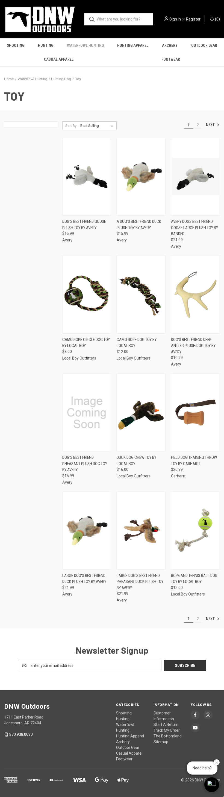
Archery (170, 45)
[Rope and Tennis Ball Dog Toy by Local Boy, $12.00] (195, 530)
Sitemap (161, 742)
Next (211, 124)
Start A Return (166, 724)
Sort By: (71, 126)
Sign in (175, 19)
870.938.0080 (21, 734)
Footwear (170, 59)
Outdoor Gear (204, 45)
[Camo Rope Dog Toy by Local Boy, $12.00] (141, 294)
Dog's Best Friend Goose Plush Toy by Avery (84, 224)
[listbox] (97, 126)
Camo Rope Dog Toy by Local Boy (137, 342)
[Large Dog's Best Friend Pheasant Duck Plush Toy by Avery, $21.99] (141, 530)
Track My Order (167, 730)
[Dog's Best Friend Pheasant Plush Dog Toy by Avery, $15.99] (86, 412)
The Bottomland (168, 736)
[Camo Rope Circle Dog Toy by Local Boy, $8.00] (86, 294)
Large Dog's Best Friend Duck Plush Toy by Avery (84, 578)
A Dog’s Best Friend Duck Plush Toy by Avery (139, 224)
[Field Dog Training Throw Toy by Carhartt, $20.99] (195, 412)
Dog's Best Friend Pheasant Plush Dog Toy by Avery (84, 463)
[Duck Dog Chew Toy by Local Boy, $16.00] (141, 412)
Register (193, 19)
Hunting (45, 45)
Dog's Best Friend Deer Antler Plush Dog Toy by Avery (193, 345)
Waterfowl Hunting (85, 45)
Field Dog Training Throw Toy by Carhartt (194, 460)
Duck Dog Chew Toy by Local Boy (136, 460)
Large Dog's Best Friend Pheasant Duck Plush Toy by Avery (140, 581)
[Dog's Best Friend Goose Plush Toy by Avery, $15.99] (86, 177)
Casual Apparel (58, 59)
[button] (212, 785)
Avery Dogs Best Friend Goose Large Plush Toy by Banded (194, 227)
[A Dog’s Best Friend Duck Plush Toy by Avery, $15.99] (141, 177)
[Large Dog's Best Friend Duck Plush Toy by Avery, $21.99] (86, 530)
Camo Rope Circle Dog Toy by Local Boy (86, 342)
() (217, 19)
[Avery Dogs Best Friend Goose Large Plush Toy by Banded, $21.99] (195, 177)
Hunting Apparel (132, 45)
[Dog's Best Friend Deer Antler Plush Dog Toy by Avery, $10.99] (195, 294)
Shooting (15, 45)
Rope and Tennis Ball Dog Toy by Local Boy (194, 578)
